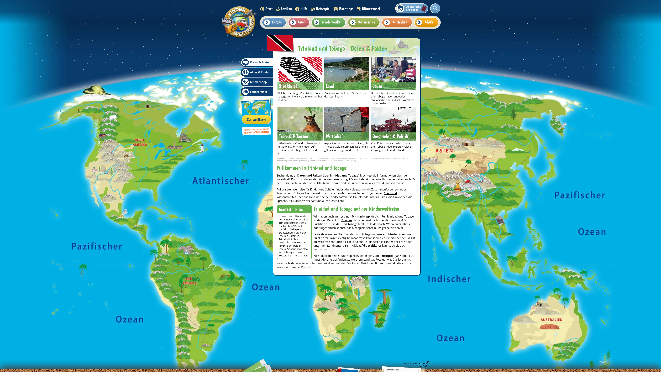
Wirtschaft (309, 201)
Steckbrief (390, 193)
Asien (301, 21)
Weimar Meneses (394, 158)
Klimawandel (371, 8)
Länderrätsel (258, 92)
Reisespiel (323, 8)
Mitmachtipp (258, 82)
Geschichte (336, 201)
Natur (297, 201)
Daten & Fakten (260, 62)
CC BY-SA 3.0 (362, 158)
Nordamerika (331, 21)
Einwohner (400, 197)
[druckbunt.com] (416, 364)
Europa (277, 21)
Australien (400, 21)
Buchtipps (346, 8)
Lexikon (286, 8)
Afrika (429, 21)
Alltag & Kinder (260, 72)
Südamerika (366, 21)
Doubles (346, 220)
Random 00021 (336, 160)
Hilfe (303, 8)
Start (268, 8)
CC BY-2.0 (407, 158)
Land (312, 197)
